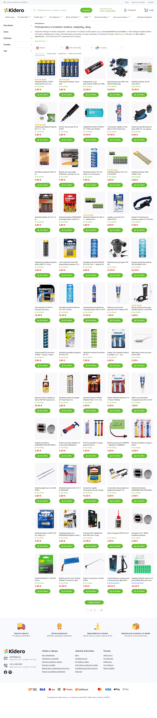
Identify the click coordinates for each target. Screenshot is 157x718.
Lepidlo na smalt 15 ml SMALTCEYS (115, 218)
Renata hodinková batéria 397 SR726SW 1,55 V (141, 263)
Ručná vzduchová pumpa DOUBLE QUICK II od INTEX (142, 308)
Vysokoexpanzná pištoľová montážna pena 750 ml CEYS (94, 308)
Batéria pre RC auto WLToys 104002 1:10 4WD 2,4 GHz (69, 579)
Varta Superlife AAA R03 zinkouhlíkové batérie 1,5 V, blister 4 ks (69, 263)
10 (101, 610)
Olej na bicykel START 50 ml (118, 533)
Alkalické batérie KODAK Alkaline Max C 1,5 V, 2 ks (92, 399)
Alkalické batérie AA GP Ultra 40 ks (140, 83)
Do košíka (44, 95)
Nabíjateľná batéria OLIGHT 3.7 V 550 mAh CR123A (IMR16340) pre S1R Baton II (93, 128)
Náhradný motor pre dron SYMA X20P (141, 353)
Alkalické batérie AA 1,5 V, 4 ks (45, 218)
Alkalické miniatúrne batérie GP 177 (94, 353)
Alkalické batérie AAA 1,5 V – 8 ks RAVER (118, 173)
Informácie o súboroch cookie (86, 665)
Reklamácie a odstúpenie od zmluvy (55, 668)
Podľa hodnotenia (75, 53)
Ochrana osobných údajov (52, 662)
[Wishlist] (38, 60)
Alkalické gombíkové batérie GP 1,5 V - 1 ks (46, 128)
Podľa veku (38, 17)
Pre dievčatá (23, 17)
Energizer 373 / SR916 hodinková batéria (140, 534)
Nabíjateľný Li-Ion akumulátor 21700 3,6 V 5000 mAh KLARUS (94, 83)
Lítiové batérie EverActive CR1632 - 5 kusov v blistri (44, 353)
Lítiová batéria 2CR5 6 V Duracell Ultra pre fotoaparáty (44, 308)
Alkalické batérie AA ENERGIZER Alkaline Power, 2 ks (69, 534)
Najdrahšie (62, 53)
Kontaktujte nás (81, 659)
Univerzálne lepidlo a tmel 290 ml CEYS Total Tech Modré (117, 128)
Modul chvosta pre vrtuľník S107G (93, 579)
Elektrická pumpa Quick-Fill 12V (117, 263)
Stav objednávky (48, 655)
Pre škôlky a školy (82, 662)
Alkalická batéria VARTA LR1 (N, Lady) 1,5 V (45, 534)
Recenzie (78, 672)
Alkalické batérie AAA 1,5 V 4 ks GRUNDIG (70, 489)
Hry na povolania (120, 17)
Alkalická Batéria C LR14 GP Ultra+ (45, 579)
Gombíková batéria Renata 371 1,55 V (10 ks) (69, 308)
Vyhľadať (86, 10)
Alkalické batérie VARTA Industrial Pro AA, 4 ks (44, 83)
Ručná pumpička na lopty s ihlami (142, 444)
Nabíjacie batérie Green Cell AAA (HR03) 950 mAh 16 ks (142, 579)
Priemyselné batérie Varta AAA (69, 83)
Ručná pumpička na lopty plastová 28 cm (93, 444)
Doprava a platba (138, 2)
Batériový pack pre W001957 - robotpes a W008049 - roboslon (118, 444)
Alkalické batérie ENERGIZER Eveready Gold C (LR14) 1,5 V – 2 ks (70, 218)
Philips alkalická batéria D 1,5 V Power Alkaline (118, 399)
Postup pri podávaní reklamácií (53, 672)
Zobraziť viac (40, 41)
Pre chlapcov (54, 17)
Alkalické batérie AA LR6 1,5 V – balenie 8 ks (93, 218)
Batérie (122, 34)
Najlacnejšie (51, 53)
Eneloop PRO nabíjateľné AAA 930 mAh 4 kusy (92, 534)
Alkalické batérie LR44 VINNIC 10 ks (140, 173)
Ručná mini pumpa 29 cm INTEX (68, 128)
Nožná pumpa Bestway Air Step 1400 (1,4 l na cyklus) (142, 128)
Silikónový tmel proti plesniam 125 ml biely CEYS (117, 308)
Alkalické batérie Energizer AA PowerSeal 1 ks (69, 399)
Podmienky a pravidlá (50, 659)
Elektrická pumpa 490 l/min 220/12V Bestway (118, 83)
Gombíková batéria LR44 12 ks (45, 173)
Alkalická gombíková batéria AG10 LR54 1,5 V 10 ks (46, 263)
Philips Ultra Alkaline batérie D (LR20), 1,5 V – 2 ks (118, 353)
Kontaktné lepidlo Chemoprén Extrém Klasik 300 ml (93, 489)
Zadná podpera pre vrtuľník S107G (45, 489)
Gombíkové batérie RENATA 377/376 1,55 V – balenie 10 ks (93, 263)
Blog (127, 2)
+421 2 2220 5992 (107, 11)
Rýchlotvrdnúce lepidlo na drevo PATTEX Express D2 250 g (45, 399)
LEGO (86, 17)
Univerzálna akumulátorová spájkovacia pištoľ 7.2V (118, 489)
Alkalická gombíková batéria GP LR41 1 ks (70, 353)
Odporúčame (40, 53)
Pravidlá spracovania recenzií (86, 668)
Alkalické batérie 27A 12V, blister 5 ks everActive (93, 173)
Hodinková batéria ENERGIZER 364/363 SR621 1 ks (142, 489)
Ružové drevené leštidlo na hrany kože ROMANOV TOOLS (69, 444)
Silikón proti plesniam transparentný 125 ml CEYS (142, 399)
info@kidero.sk (15, 657)
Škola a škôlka (72, 17)
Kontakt (151, 2)
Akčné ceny (9, 17)
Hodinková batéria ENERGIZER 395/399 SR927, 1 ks (46, 444)
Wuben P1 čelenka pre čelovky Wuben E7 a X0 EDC (142, 218)
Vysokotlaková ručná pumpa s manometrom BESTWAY (118, 579)
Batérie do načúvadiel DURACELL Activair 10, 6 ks (69, 173)
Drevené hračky (101, 17)
